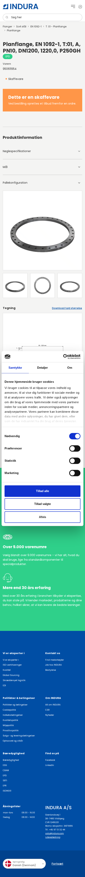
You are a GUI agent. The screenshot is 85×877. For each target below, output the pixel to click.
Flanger (7, 26)
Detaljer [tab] (42, 367)
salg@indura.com (54, 833)
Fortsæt (57, 864)
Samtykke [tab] (15, 367)
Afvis (42, 517)
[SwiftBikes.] (20, 6)
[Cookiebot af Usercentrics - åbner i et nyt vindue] (63, 356)
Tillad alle (42, 491)
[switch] (74, 448)
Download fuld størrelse (67, 308)
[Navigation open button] (73, 6)
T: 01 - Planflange (56, 26)
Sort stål (21, 26)
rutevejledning (52, 837)
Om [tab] (69, 367)
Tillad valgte (42, 504)
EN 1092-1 (36, 26)
